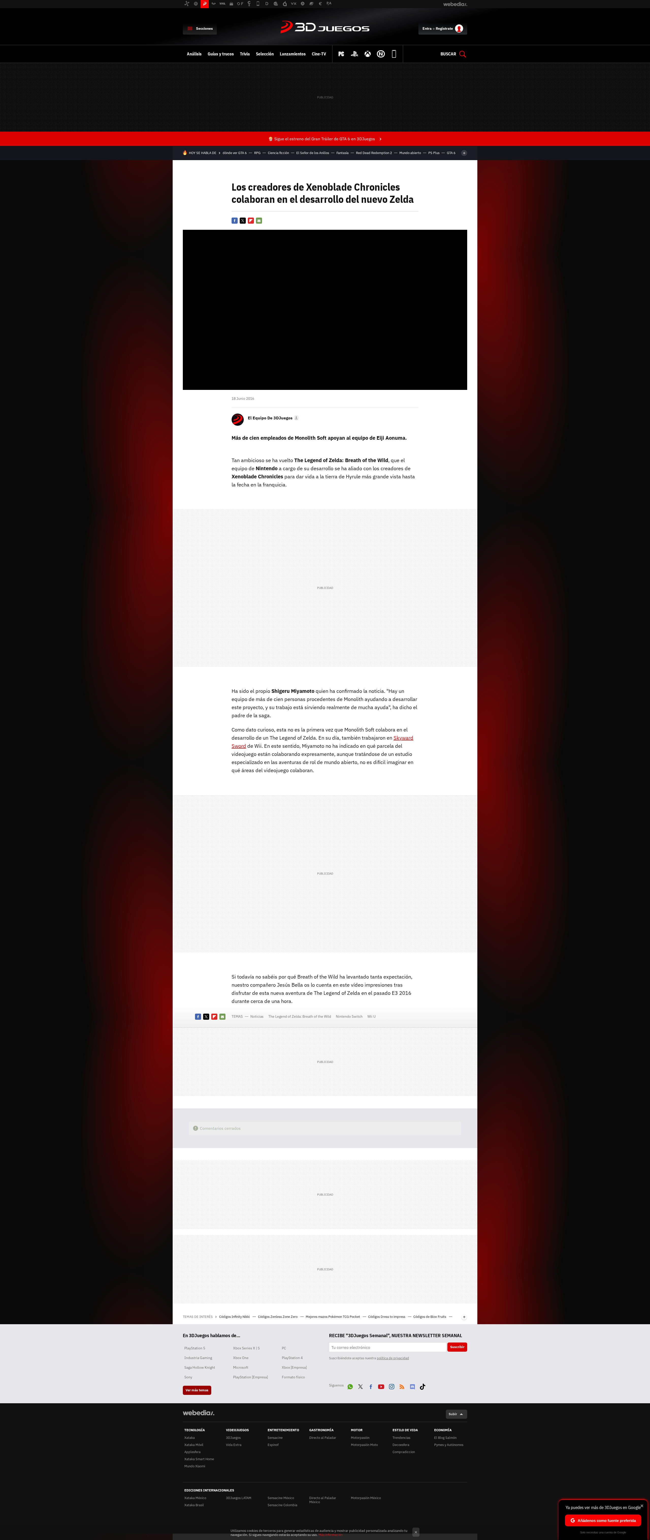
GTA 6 (451, 153)
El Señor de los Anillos (312, 153)
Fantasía (342, 153)
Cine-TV (319, 54)
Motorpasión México (366, 1498)
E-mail (259, 221)
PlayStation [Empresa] (250, 1377)
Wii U (371, 1016)
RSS (402, 1386)
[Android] (394, 53)
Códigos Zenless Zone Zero (278, 1317)
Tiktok (422, 1386)
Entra (427, 28)
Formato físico (293, 1377)
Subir (453, 1414)
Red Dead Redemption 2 (374, 153)
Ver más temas (197, 1390)
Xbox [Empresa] (294, 1367)
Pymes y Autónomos (448, 1445)
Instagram (391, 1386)
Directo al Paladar (322, 1438)
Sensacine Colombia (282, 1505)
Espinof (273, 1445)
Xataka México (195, 1498)
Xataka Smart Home (199, 1459)
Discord (412, 1386)
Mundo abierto (410, 153)
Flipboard (251, 221)
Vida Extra (233, 1445)
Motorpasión (360, 1438)
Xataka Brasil (194, 1505)
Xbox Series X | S (246, 1348)
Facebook (235, 221)
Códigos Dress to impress (387, 1317)
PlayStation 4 (292, 1357)
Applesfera (192, 1452)
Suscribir (457, 1347)
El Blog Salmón (445, 1438)
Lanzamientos (293, 54)
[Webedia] (198, 1413)
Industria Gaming (198, 1357)
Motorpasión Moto (364, 1445)
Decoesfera (401, 1445)
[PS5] (354, 53)
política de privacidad (393, 1358)
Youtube (381, 1386)
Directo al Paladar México (322, 1500)
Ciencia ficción (278, 153)
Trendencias (401, 1438)
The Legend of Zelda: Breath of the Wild (299, 1016)
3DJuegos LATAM (238, 1498)
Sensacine (275, 1438)
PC (284, 1348)
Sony (188, 1377)
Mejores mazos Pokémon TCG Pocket (333, 1317)
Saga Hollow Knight (199, 1367)
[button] (272, 418)
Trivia (245, 54)
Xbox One (241, 1357)
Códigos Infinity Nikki (235, 1317)
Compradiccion (404, 1452)
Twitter (243, 221)
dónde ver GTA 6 (235, 153)
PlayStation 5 (194, 1348)
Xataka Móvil (193, 1445)
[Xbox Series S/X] (367, 53)
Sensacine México (281, 1498)
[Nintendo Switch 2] (380, 53)
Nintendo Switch (349, 1016)
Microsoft (240, 1367)
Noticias (257, 1016)
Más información (330, 1535)
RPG (257, 153)
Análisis (194, 54)
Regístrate (444, 28)
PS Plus (434, 153)
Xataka (189, 1438)
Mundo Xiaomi (194, 1466)
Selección (265, 54)
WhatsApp (350, 1386)
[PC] (341, 53)
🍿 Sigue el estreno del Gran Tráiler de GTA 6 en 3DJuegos (321, 138)
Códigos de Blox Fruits (430, 1317)
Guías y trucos (221, 54)
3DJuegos (325, 27)
